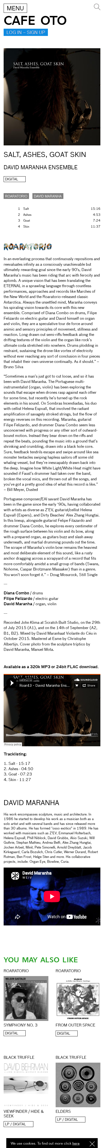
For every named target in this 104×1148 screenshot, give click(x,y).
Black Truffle (19, 1058)
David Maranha (48, 196)
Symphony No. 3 (20, 1025)
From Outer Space (75, 1025)
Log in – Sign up (26, 33)
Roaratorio (16, 196)
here (76, 1143)
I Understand (92, 1144)
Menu (15, 9)
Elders (63, 1112)
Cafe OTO (35, 21)
